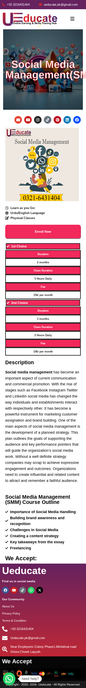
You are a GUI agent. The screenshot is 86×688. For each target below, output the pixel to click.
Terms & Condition (14, 620)
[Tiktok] (47, 120)
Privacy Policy (11, 613)
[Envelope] (18, 120)
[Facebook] (77, 120)
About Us (8, 606)
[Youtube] (28, 120)
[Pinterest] (57, 120)
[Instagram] (38, 120)
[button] (72, 19)
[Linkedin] (67, 120)
